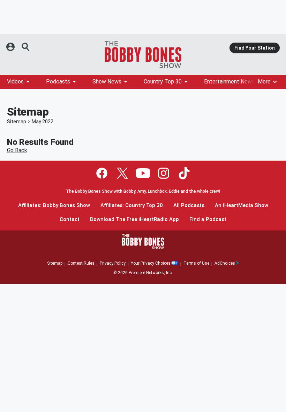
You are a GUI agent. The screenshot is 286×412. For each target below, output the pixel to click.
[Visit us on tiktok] (184, 173)
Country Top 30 (163, 81)
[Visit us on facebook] (102, 173)
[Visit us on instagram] (163, 173)
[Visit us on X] (122, 173)
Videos (15, 81)
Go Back (17, 150)
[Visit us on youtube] (143, 173)
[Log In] (11, 47)
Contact (70, 219)
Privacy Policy (113, 263)
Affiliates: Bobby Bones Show (54, 205)
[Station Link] (143, 54)
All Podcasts (188, 205)
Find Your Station (254, 48)
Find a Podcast (207, 219)
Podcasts (58, 81)
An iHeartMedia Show (241, 205)
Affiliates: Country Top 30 (131, 205)
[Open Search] (26, 47)
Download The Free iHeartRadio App (134, 219)
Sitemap (16, 121)
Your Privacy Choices (151, 263)
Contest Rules (81, 263)
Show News (106, 81)
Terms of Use (196, 263)
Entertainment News (229, 81)
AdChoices (224, 263)
